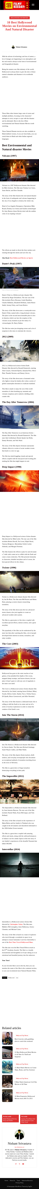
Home (6, 1180)
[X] (19, 1163)
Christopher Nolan (16, 924)
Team (18, 1180)
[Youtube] (23, 1163)
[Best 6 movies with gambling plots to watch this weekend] (7, 1038)
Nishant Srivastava (21, 47)
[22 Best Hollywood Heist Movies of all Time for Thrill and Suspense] (7, 1052)
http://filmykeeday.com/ (19, 1147)
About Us (12, 1180)
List (17, 977)
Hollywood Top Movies (19, 17)
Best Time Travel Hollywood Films (21, 942)
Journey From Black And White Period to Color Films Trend (28, 1120)
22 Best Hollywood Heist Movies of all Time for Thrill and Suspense (25, 1054)
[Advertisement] (19, 95)
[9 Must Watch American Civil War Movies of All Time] (7, 1081)
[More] (30, 36)
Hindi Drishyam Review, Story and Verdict (10, 1119)
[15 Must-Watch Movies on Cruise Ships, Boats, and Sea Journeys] (7, 1067)
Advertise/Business (27, 1180)
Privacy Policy (19, 1183)
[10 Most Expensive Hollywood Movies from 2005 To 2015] (7, 1095)
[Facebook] (16, 1163)
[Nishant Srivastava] (13, 47)
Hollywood (11, 977)
